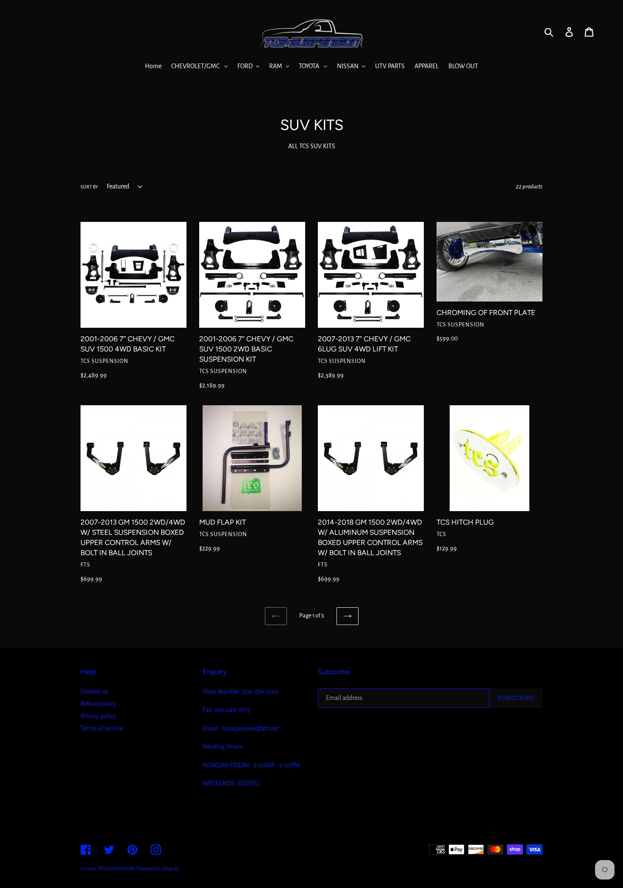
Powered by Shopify (157, 868)
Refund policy (98, 703)
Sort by (89, 186)
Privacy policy (98, 716)
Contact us (94, 691)
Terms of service (101, 728)
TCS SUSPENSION (116, 868)
